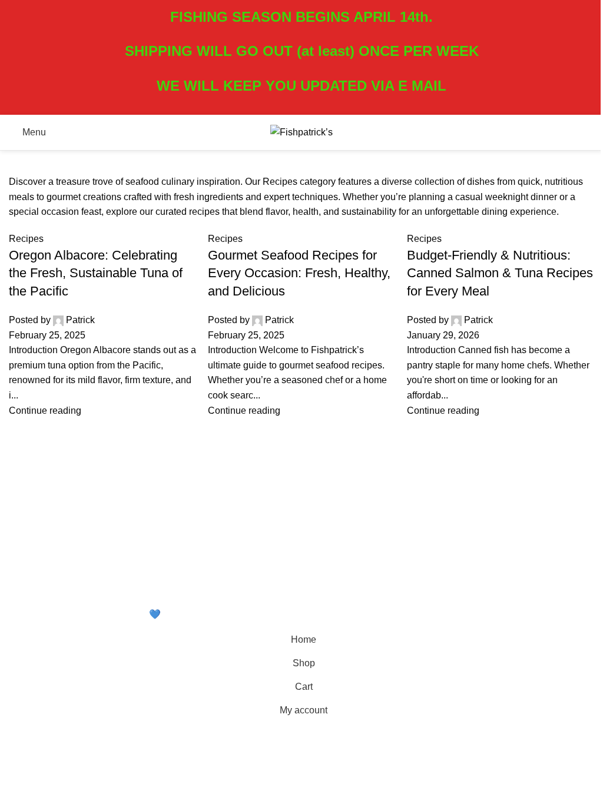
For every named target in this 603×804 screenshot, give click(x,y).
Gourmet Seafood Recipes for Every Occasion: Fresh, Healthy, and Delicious (299, 273)
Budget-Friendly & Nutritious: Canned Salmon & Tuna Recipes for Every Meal (500, 273)
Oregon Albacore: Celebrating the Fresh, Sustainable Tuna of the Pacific (96, 273)
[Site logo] (301, 132)
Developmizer (206, 614)
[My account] (582, 132)
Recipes (26, 239)
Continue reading (45, 411)
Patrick (80, 320)
